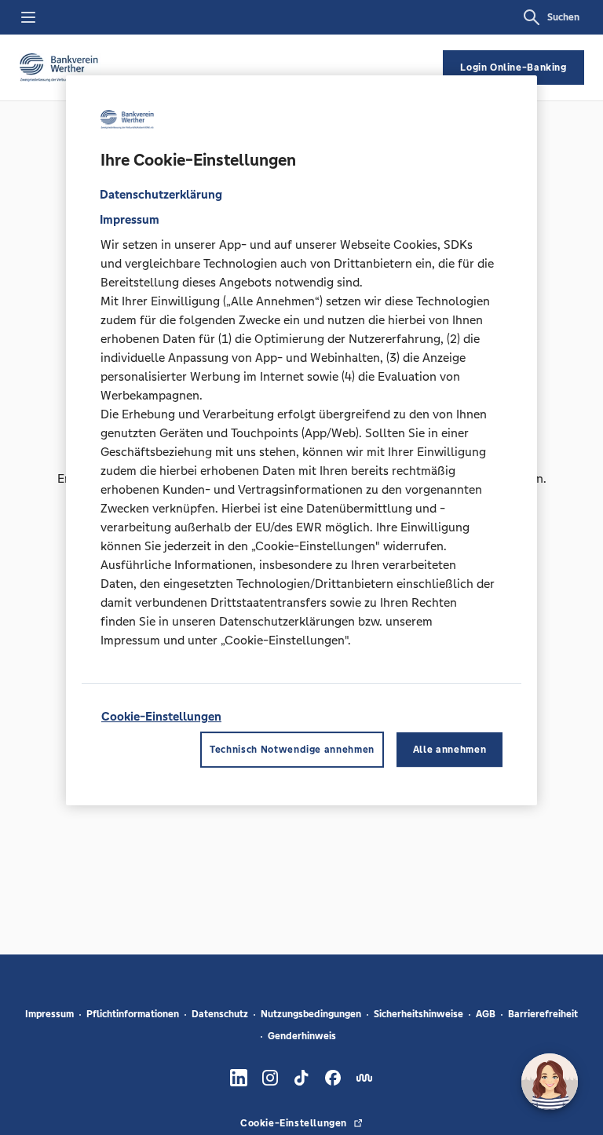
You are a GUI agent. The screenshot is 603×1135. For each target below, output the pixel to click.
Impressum (49, 1014)
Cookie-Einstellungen (161, 716)
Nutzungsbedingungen (311, 1014)
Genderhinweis (302, 1036)
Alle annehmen (449, 749)
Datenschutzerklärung (161, 194)
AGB (485, 1014)
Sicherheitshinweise (418, 1014)
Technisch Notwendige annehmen (292, 749)
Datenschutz (220, 1014)
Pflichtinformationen (132, 1014)
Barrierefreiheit (543, 1014)
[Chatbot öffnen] (549, 1081)
